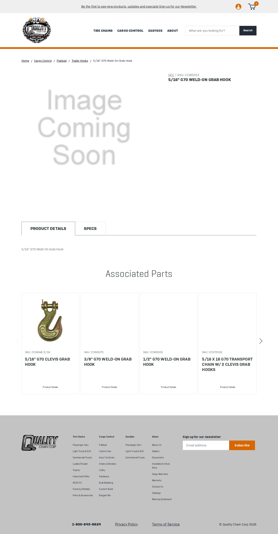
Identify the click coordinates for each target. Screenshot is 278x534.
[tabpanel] (50, 343)
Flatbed (103, 445)
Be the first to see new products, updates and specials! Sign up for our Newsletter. (139, 6)
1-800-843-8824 (86, 524)
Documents (158, 457)
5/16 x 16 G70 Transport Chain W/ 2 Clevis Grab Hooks (227, 364)
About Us (157, 445)
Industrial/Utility (81, 476)
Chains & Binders (107, 463)
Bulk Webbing (106, 482)
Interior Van (105, 451)
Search (248, 30)
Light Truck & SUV (82, 451)
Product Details (50, 387)
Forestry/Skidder (81, 489)
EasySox (155, 31)
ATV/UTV (77, 482)
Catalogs (156, 493)
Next (261, 341)
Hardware (104, 476)
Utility (102, 470)
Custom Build (106, 489)
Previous (17, 341)
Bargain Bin (105, 495)
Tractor (76, 470)
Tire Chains (103, 31)
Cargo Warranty (160, 474)
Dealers (155, 451)
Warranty (157, 480)
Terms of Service (166, 524)
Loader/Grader (80, 463)
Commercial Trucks (82, 457)
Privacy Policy (126, 524)
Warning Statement (162, 499)
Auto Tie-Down (106, 457)
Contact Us (157, 486)
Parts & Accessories (83, 495)
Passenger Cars (81, 445)
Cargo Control (130, 31)
